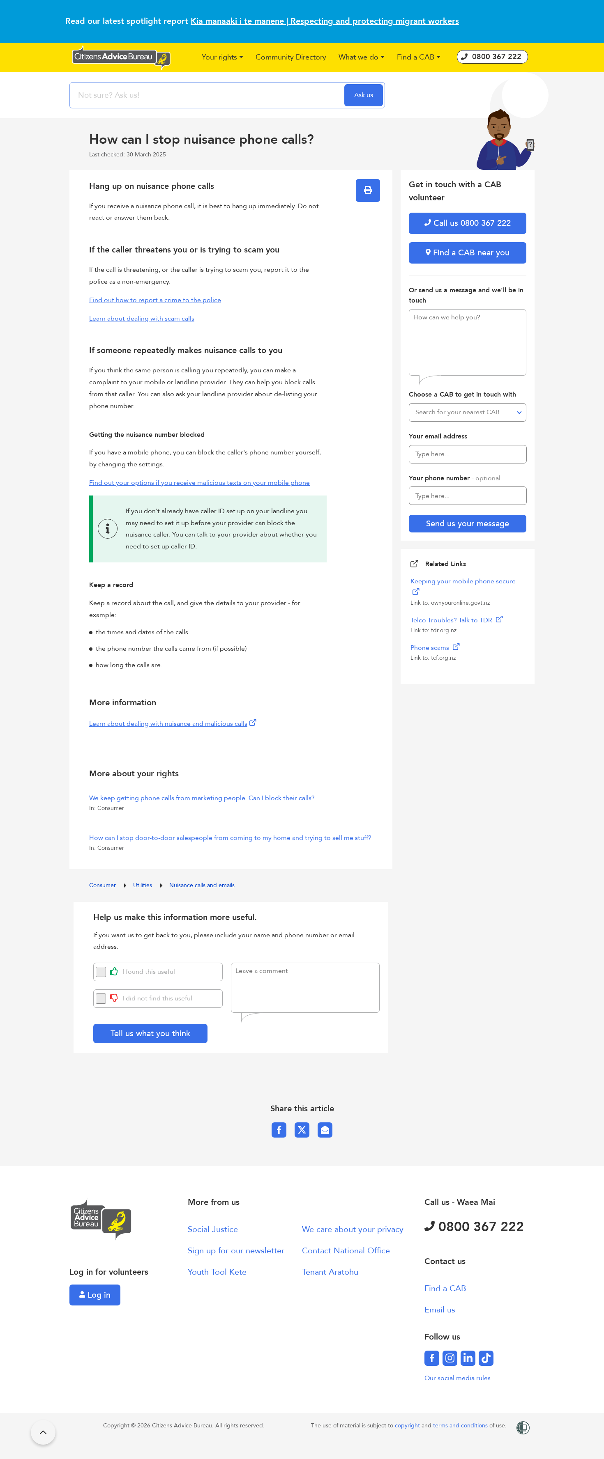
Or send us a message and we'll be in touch (466, 295)
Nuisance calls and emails (202, 885)
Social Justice (213, 1229)
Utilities (143, 885)
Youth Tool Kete (217, 1272)
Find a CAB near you (470, 252)
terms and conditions (461, 1425)
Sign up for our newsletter (236, 1250)
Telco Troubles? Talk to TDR (452, 620)
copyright (408, 1425)
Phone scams (430, 647)
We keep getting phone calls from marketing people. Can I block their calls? (202, 798)
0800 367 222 (479, 1227)
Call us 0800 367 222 (471, 223)
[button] (222, 58)
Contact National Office (346, 1250)
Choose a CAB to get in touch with (462, 394)
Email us (439, 1309)
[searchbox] (207, 95)
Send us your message (467, 523)
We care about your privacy (352, 1229)
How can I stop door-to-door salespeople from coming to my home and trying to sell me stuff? (230, 837)
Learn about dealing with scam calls (141, 318)
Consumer (103, 885)
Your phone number (454, 478)
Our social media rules (457, 1378)
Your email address (438, 436)
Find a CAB (445, 1288)
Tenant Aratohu (330, 1272)
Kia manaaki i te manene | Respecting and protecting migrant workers (325, 21)
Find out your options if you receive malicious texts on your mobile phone (199, 482)
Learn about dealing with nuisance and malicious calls (168, 723)
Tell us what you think (150, 1033)
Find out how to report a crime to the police (155, 300)
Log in (98, 1295)
